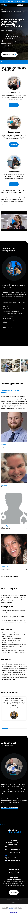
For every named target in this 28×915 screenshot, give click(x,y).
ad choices (5, 900)
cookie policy (11, 908)
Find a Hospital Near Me (14, 849)
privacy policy (15, 899)
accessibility (21, 900)
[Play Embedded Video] (14, 221)
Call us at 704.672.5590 (9, 577)
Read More (14, 707)
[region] (14, 909)
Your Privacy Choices (13, 860)
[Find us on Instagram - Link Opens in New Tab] (14, 872)
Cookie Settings (13, 912)
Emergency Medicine (5, 13)
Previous (2, 366)
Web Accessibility (12, 857)
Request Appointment (8, 54)
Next (25, 366)
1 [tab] (5, 728)
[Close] (25, 906)
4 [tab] (24, 728)
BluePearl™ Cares (12, 855)
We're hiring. (20, 1)
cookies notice (7, 899)
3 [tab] (18, 728)
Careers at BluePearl (13, 852)
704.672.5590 (10, 34)
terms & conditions (13, 900)
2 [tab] (11, 728)
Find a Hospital (20, 4)
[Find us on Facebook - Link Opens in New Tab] (9, 872)
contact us (13, 902)
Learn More (14, 105)
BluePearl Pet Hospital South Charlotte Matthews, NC (12, 11)
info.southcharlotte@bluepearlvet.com (15, 41)
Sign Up (15, 892)
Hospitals (6, 9)
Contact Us (11, 847)
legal (21, 899)
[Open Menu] (26, 4)
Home (2, 9)
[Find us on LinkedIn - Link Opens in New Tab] (18, 872)
